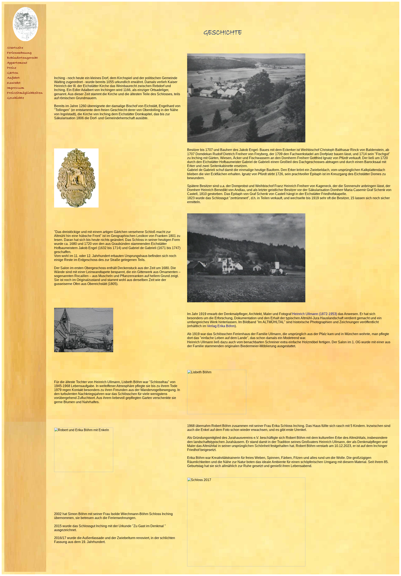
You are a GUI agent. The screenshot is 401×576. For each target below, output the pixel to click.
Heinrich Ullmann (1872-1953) (314, 314)
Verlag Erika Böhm (221, 326)
